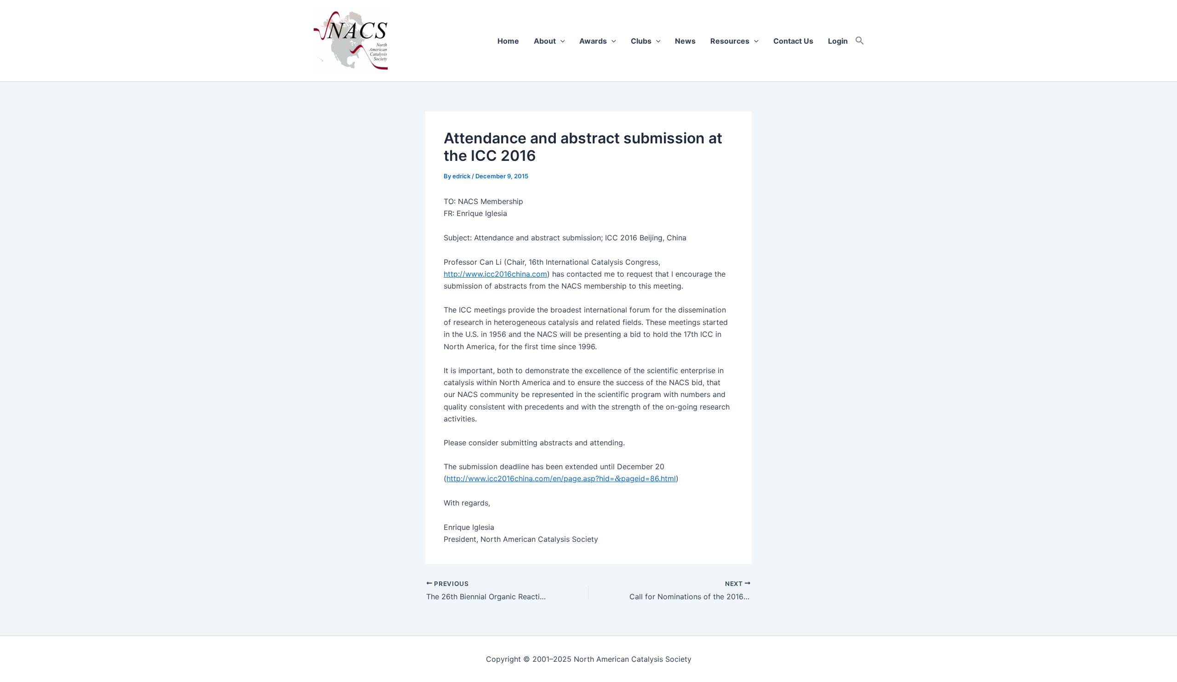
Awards (593, 40)
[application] (560, 41)
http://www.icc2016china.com (495, 273)
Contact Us (793, 40)
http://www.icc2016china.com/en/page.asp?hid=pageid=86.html (561, 478)
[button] (859, 41)
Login (838, 40)
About (545, 40)
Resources (729, 40)
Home (508, 40)
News (685, 40)
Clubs (641, 40)
